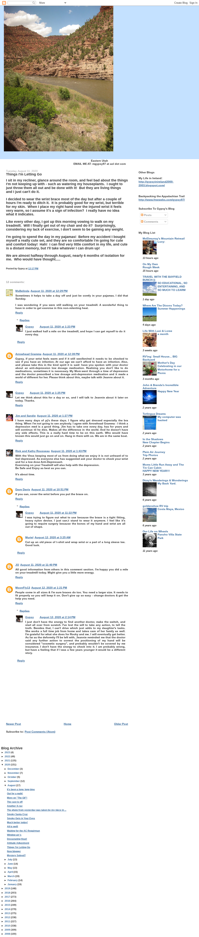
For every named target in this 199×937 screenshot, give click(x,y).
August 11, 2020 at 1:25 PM (47, 392)
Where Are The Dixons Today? (163, 305)
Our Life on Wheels (155, 531)
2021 (8, 760)
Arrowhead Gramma (28, 354)
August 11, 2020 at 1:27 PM (54, 415)
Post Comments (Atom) (40, 731)
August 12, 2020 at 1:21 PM (49, 587)
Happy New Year (168, 391)
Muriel (29, 537)
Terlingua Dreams (154, 413)
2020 (8, 764)
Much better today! (17, 822)
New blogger (14, 851)
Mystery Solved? (16, 855)
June (11, 863)
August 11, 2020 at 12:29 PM (49, 290)
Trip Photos (150, 455)
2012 (8, 917)
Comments (150, 221)
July (10, 859)
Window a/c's (14, 835)
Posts (147, 215)
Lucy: (161, 241)
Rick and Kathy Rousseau (32, 451)
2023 (8, 752)
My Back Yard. (167, 483)
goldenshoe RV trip (155, 506)
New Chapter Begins (156, 442)
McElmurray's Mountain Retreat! (164, 238)
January (12, 884)
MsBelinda (22, 290)
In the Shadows (153, 439)
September (14, 781)
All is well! (12, 826)
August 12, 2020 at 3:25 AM (53, 537)
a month (163, 334)
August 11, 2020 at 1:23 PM (57, 326)
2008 (8, 934)
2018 (8, 892)
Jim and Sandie (25, 415)
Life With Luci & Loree (157, 330)
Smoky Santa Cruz (17, 814)
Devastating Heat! (17, 839)
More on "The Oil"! (17, 797)
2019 (8, 888)
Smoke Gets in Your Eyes (21, 818)
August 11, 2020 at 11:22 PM (58, 512)
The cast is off (15, 802)
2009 (8, 929)
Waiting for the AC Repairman (23, 830)
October (12, 777)
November (14, 773)
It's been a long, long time (21, 789)
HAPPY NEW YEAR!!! (156, 470)
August (12, 785)
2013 (8, 913)
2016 (8, 901)
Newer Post (13, 723)
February (13, 880)
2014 (8, 909)
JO (17, 564)
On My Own (150, 264)
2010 (8, 925)
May (10, 868)
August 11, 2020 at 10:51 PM (49, 489)
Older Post (121, 723)
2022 (8, 756)
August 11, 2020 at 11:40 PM (38, 564)
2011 (8, 921)
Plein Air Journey (154, 452)
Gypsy (29, 326)
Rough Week (151, 267)
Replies (25, 320)
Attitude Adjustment (18, 843)
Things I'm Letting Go (18, 847)
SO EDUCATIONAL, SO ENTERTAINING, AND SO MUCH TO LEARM (172, 286)
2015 (8, 905)
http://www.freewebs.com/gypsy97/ (162, 199)
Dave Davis (22, 489)
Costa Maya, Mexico (171, 509)
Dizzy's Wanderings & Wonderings (165, 480)
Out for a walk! (15, 793)
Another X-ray (15, 806)
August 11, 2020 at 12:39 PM (61, 354)
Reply (19, 312)
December (14, 769)
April (10, 872)
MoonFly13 (22, 587)
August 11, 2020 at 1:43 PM (68, 451)
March (11, 876)
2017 (8, 896)
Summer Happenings (171, 308)
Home (67, 723)
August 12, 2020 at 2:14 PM (57, 617)
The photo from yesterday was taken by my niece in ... (36, 810)
